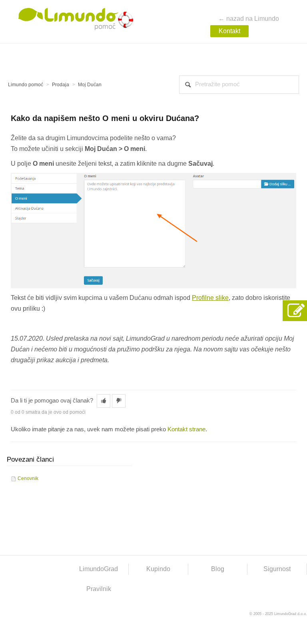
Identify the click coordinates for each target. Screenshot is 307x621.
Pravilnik (98, 588)
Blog (217, 568)
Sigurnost (277, 568)
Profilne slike (210, 297)
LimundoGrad (98, 568)
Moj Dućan (90, 84)
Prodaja (60, 84)
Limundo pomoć (25, 84)
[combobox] (239, 84)
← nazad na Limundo (248, 18)
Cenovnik (28, 478)
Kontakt (229, 31)
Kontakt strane (186, 429)
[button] (103, 401)
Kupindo (158, 568)
